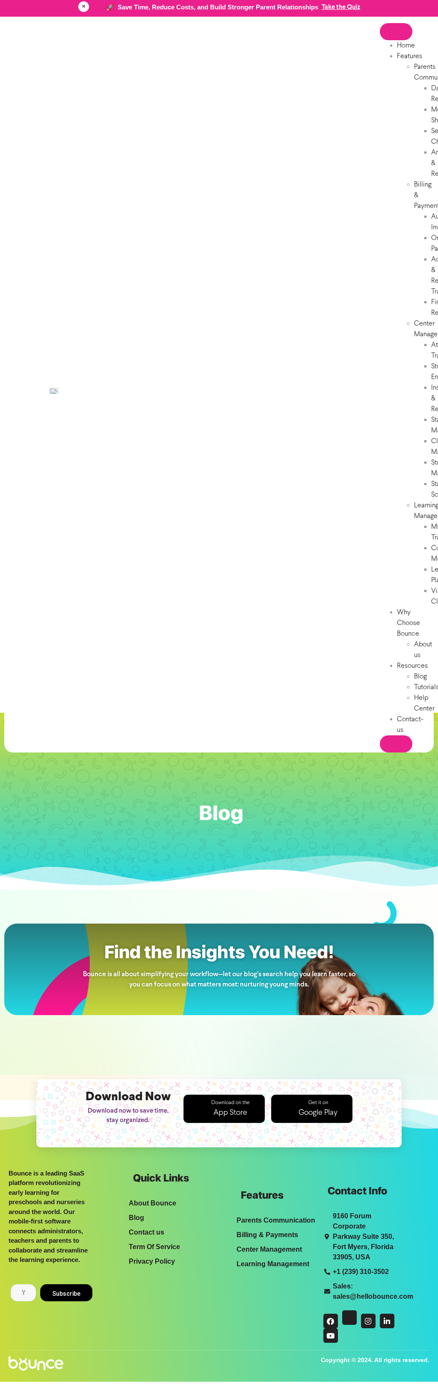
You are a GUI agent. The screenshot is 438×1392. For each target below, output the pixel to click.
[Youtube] (330, 1335)
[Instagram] (368, 1321)
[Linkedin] (387, 1321)
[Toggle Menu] (396, 31)
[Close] (396, 743)
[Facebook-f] (330, 1321)
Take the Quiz (341, 7)
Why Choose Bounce (408, 623)
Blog (420, 676)
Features (409, 56)
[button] (224, 1109)
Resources (412, 666)
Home (406, 45)
